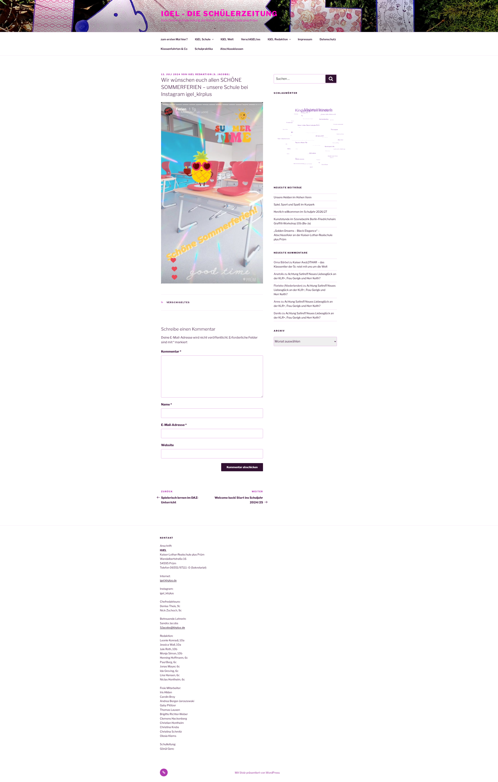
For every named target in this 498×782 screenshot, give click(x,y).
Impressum (305, 39)
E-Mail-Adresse (174, 425)
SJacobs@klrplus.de (172, 627)
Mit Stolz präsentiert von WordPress (257, 772)
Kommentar (171, 351)
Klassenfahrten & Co (174, 48)
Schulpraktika (204, 48)
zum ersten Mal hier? (174, 39)
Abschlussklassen (231, 48)
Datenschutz (328, 39)
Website (167, 445)
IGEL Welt (227, 39)
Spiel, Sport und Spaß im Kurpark (294, 204)
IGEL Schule (202, 39)
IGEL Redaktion (278, 39)
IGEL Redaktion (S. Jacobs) (209, 74)
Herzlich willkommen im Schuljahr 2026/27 (300, 211)
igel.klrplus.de (168, 580)
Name (166, 404)
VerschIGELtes (250, 39)
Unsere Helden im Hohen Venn (292, 197)
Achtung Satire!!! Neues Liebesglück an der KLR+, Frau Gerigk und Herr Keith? (305, 290)
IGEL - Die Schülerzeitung (219, 13)
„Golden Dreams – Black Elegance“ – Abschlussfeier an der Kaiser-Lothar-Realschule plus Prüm (303, 235)
